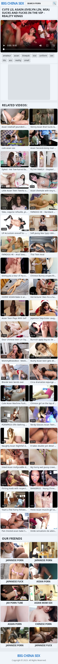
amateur (7, 55)
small (26, 60)
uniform (43, 55)
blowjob (26, 55)
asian (16, 55)
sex (51, 55)
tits (4, 60)
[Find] (54, 3)
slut (34, 55)
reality (18, 60)
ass (10, 60)
